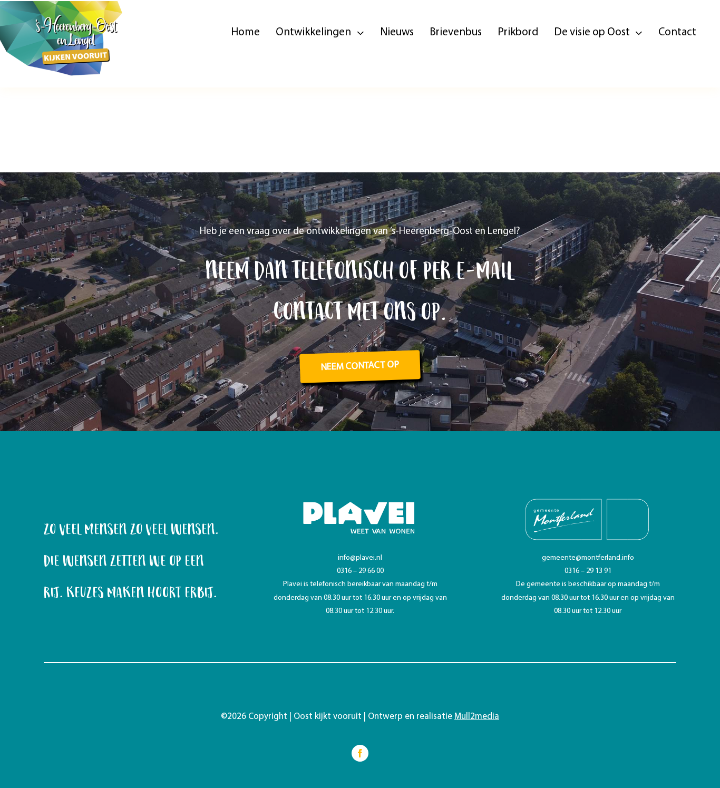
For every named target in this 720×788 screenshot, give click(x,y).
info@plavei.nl (360, 558)
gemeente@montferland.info (588, 558)
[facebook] (360, 753)
